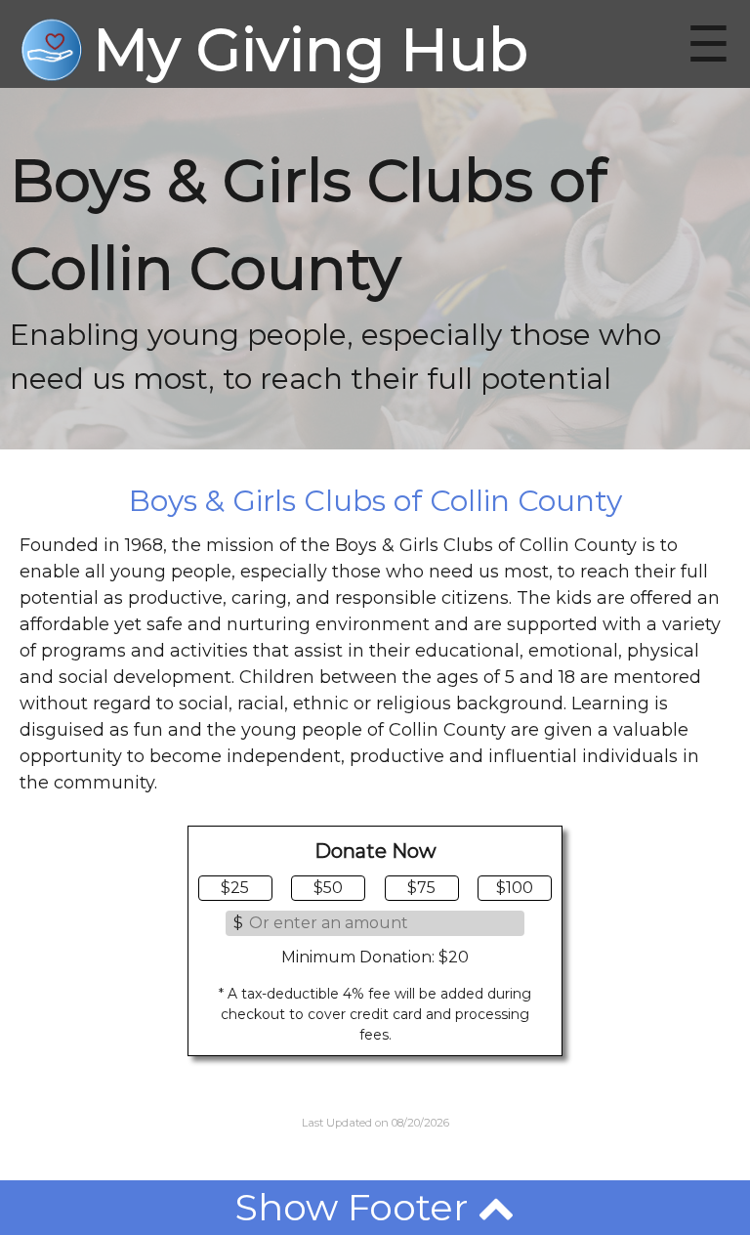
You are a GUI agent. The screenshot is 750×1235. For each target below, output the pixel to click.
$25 (235, 887)
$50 (328, 887)
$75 (421, 887)
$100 (514, 887)
